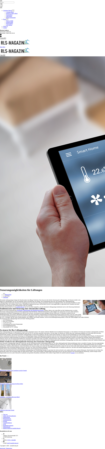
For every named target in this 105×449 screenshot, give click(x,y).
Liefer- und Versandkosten (9, 416)
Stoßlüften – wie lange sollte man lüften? (10, 397)
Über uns (5, 414)
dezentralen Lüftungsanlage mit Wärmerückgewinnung (30, 310)
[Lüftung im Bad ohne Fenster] (6, 408)
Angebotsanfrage (7, 420)
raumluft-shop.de (20, 307)
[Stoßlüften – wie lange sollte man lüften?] (6, 395)
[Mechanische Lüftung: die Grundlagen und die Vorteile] (6, 369)
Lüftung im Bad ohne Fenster (7, 410)
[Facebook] (1, 36)
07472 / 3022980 (11, 440)
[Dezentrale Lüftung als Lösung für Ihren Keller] (6, 382)
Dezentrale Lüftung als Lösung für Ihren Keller (11, 383)
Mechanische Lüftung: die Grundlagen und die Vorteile (13, 370)
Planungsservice (7, 418)
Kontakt (73, 352)
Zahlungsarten (6, 417)
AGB (4, 424)
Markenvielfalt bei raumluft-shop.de (11, 428)
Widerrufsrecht (6, 427)
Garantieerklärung (7, 422)
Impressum (2, 448)
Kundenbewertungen (8, 425)
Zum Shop (2, 47)
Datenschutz (9, 448)
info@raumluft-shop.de (12, 443)
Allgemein (5, 297)
